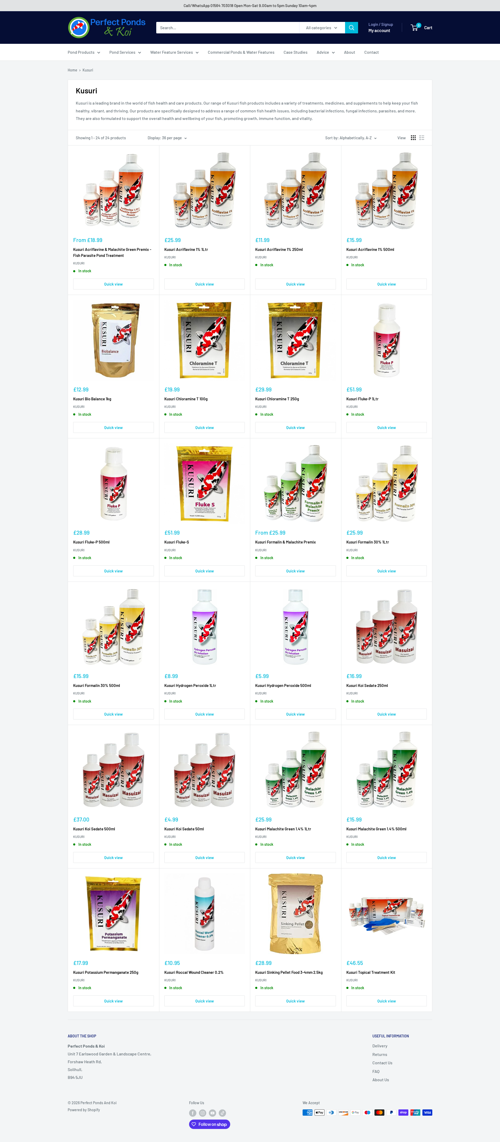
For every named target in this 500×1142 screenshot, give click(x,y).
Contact (371, 52)
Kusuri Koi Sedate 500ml (94, 828)
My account (379, 30)
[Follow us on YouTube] (212, 1113)
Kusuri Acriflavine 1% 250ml (279, 249)
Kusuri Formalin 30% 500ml (96, 685)
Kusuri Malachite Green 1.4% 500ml (376, 828)
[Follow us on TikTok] (222, 1113)
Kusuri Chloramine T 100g (186, 398)
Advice (323, 52)
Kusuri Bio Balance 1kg (92, 398)
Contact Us (382, 1062)
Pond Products (81, 52)
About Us (380, 1079)
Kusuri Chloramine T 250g (277, 398)
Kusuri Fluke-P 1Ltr (362, 398)
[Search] (351, 27)
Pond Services (122, 52)
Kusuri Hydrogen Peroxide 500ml (283, 685)
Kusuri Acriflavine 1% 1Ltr (186, 249)
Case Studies (296, 52)
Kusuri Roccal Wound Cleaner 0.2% (194, 972)
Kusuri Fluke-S (176, 542)
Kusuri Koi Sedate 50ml (184, 828)
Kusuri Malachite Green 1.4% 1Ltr (283, 828)
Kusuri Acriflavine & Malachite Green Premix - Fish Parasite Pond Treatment (112, 252)
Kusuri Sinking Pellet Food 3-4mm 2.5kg (289, 972)
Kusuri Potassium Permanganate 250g (105, 972)
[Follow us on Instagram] (202, 1113)
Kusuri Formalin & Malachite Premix (285, 542)
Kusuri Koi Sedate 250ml (367, 685)
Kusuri (88, 70)
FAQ (375, 1071)
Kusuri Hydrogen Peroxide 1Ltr (190, 685)
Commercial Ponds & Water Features (241, 52)
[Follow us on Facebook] (192, 1113)
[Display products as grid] (413, 137)
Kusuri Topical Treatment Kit (370, 972)
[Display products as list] (422, 137)
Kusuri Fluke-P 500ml (91, 542)
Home (72, 70)
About (349, 52)
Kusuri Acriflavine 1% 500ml (370, 249)
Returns (379, 1054)
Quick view (113, 284)
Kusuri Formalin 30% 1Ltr (367, 542)
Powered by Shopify (84, 1110)
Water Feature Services (171, 52)
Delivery (380, 1045)
